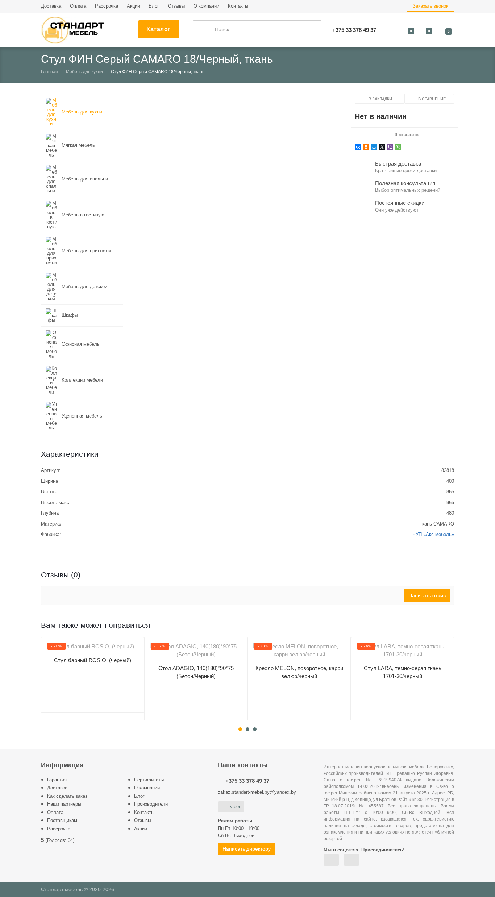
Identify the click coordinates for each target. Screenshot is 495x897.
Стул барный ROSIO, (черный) (92, 660)
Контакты (238, 6)
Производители (151, 804)
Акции (133, 6)
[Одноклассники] (366, 147)
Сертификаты (149, 779)
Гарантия (57, 779)
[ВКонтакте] (358, 147)
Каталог (158, 29)
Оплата (78, 6)
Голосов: (60, 840)
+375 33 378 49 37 (247, 781)
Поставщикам (62, 820)
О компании (206, 6)
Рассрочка (106, 6)
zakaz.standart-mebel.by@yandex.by (257, 792)
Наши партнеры (64, 804)
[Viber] (390, 147)
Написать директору (246, 849)
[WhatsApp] (398, 147)
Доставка (51, 6)
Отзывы (176, 6)
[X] (382, 147)
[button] (239, 180)
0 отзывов (407, 134)
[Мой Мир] (374, 147)
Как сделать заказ (67, 796)
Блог (154, 6)
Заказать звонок (430, 6)
